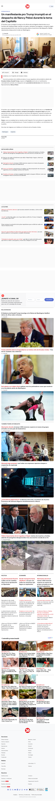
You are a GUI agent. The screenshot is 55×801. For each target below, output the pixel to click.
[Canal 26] (27, 730)
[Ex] (12, 789)
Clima (29, 741)
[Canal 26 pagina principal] (27, 8)
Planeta (29, 750)
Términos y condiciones (6, 778)
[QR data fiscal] (46, 790)
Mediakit (4, 781)
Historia (3, 748)
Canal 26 (6, 33)
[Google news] (27, 789)
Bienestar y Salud (32, 739)
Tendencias (3, 757)
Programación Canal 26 (33, 781)
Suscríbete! (49, 299)
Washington (5, 132)
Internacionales (5, 11)
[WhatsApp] (22, 789)
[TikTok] (19, 789)
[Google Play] (40, 789)
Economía (22, 575)
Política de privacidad (33, 778)
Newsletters (5, 786)
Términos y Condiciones (24, 794)
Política (4, 575)
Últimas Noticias (4, 739)
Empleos (30, 784)
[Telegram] (24, 789)
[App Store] (32, 789)
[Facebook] (8, 789)
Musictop (3, 768)
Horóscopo (30, 748)
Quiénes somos (4, 775)
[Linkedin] (17, 789)
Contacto (30, 775)
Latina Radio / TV (31, 763)
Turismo (30, 757)
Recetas (3, 755)
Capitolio (13, 132)
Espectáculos (4, 746)
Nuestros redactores (5, 784)
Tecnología (30, 755)
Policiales (3, 752)
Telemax (30, 766)
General (30, 746)
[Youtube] (15, 789)
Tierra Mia (3, 766)
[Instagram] (10, 789)
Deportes (3, 744)
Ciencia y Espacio (5, 741)
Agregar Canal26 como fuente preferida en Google (46, 34)
